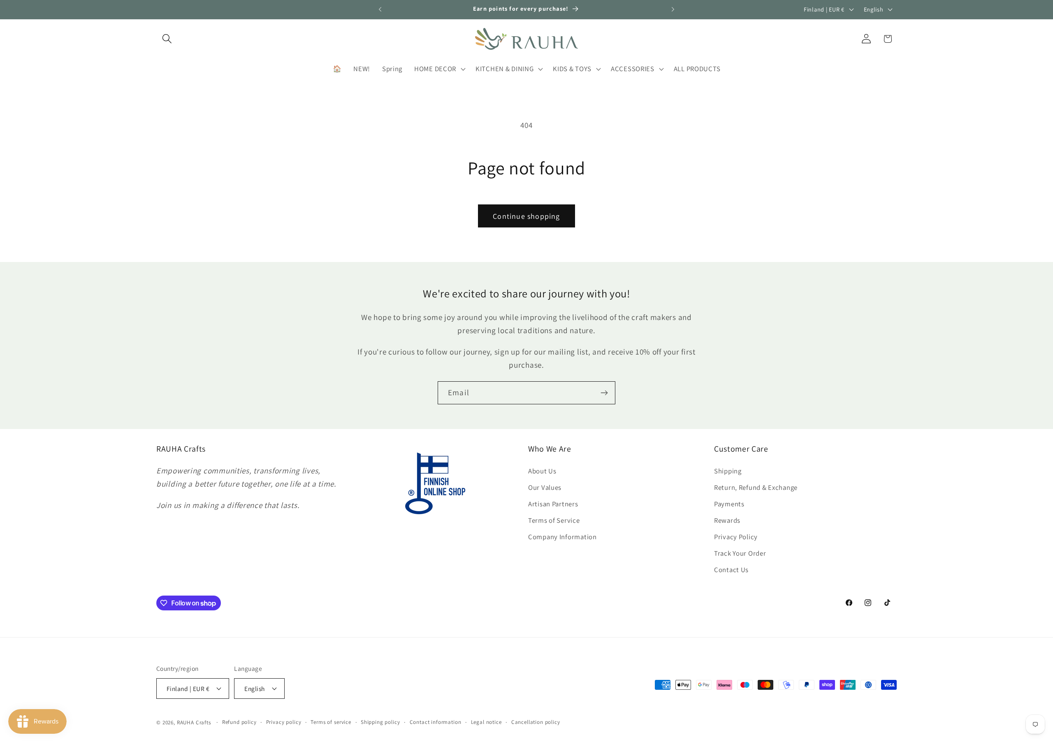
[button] (167, 39)
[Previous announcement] (380, 9)
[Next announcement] (673, 9)
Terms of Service (554, 520)
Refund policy (239, 722)
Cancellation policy (535, 722)
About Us (542, 470)
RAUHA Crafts (194, 722)
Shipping (728, 470)
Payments (729, 503)
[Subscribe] (604, 392)
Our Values (544, 487)
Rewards (727, 520)
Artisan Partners (553, 503)
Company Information (562, 536)
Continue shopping (526, 216)
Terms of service (331, 722)
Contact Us (731, 569)
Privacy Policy (736, 536)
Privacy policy (284, 722)
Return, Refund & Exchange (756, 487)
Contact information (436, 722)
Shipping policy (380, 722)
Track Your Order (740, 553)
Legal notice (486, 722)
